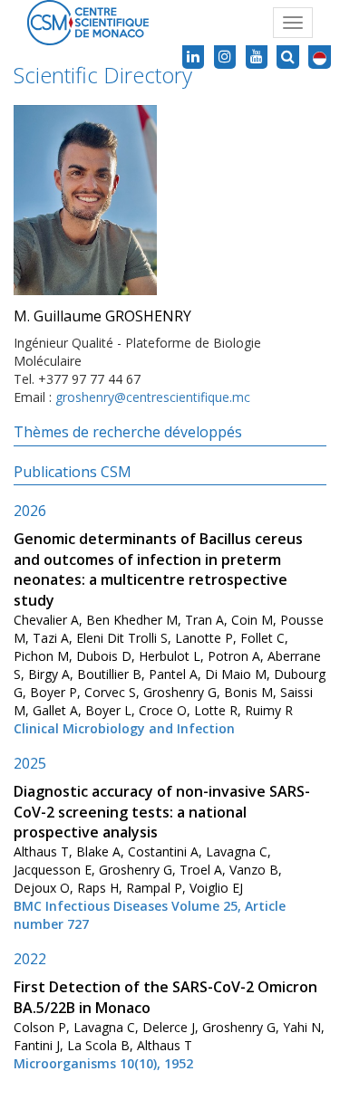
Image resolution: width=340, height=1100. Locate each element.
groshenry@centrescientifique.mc (152, 397)
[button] (319, 57)
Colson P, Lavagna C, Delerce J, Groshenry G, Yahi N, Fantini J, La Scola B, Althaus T (169, 1025)
